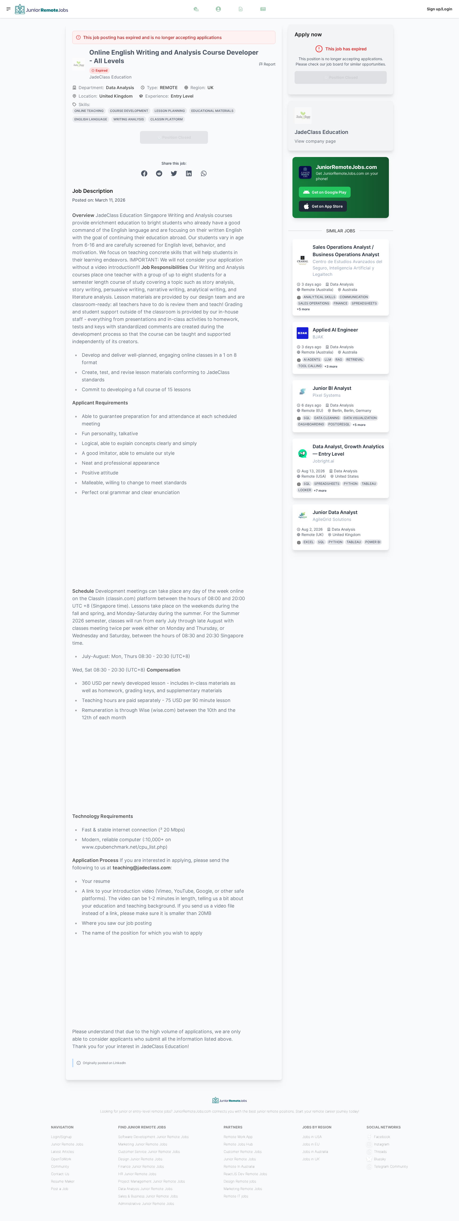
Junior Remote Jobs (67, 1144)
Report (269, 64)
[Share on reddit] (159, 173)
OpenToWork (61, 1159)
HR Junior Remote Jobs (137, 1174)
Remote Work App (238, 1137)
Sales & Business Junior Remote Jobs (148, 1196)
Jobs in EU (311, 1144)
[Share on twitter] (174, 173)
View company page (315, 141)
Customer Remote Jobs (243, 1151)
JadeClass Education (110, 77)
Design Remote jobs (240, 1181)
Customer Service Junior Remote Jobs (149, 1151)
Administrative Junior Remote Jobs (146, 1203)
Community (60, 1166)
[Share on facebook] (144, 173)
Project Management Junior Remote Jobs (151, 1181)
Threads (380, 1151)
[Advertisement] (158, 542)
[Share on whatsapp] (203, 173)
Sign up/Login (439, 9)
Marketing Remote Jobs (243, 1189)
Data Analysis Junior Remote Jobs (145, 1189)
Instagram (381, 1144)
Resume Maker (62, 1181)
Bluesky (380, 1159)
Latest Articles (62, 1151)
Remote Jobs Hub (238, 1144)
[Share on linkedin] (189, 173)
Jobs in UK (311, 1159)
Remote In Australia (239, 1166)
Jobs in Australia (315, 1151)
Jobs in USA (312, 1137)
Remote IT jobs (236, 1196)
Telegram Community (391, 1166)
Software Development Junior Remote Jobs (153, 1137)
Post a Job (59, 1189)
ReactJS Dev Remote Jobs (245, 1174)
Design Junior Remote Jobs (140, 1159)
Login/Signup (61, 1137)
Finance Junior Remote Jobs (141, 1166)
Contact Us (60, 1174)
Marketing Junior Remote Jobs (142, 1144)
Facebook (382, 1137)
